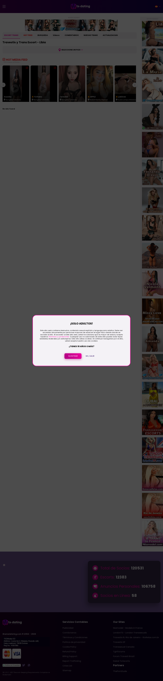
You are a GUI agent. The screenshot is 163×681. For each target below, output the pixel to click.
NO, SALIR (90, 356)
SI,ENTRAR (73, 356)
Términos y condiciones (59, 337)
